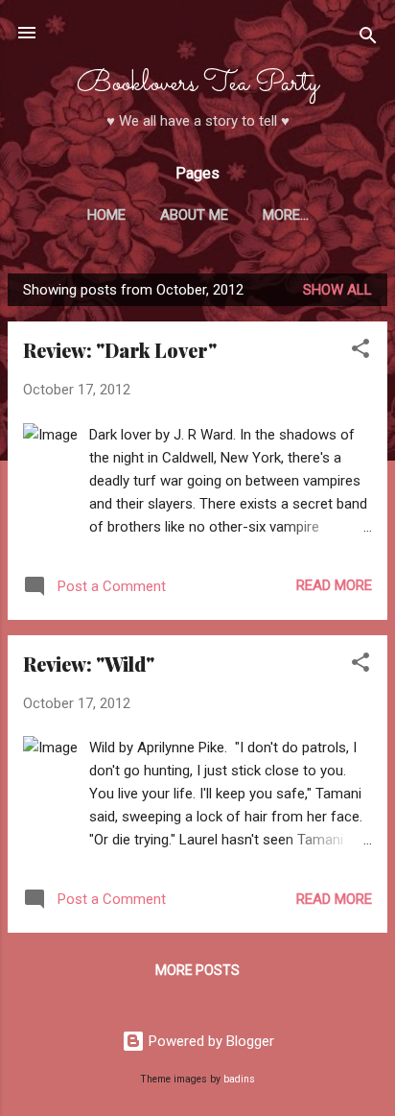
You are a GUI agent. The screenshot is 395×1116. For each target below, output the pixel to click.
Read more (334, 585)
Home (106, 215)
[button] (360, 352)
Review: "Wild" (88, 664)
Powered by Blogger (209, 1041)
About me (194, 215)
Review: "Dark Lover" (120, 350)
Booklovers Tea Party (197, 84)
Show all (337, 289)
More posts (197, 970)
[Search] (368, 39)
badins (239, 1079)
